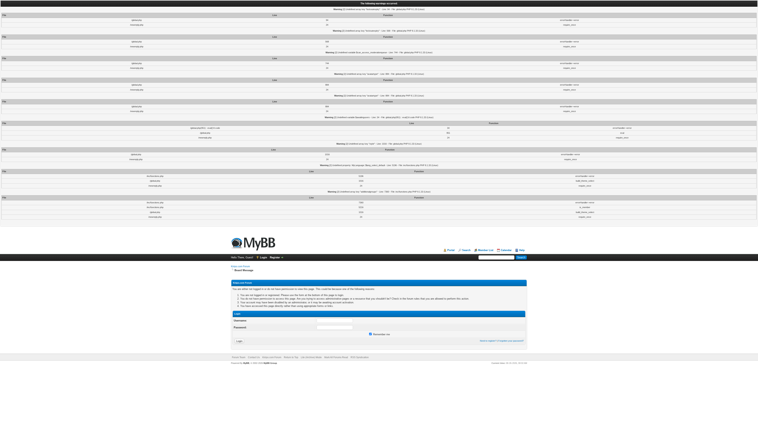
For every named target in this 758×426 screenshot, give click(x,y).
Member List (485, 250)
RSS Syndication (360, 357)
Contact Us (254, 357)
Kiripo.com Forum (240, 266)
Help (522, 250)
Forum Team (238, 357)
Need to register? (488, 341)
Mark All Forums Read (336, 357)
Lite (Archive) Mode (311, 357)
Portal (451, 250)
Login (263, 257)
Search (466, 250)
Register (275, 257)
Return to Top (291, 357)
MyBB (246, 363)
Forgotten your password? (511, 341)
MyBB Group (270, 363)
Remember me (381, 334)
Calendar (506, 250)
